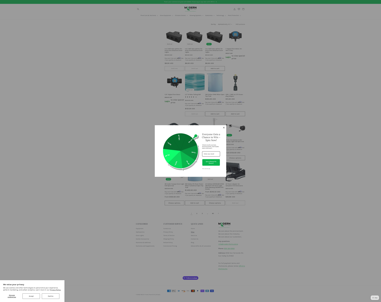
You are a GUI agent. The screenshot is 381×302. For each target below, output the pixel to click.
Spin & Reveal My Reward (211, 162)
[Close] (223, 127)
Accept (31, 296)
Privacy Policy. (55, 290)
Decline (50, 296)
